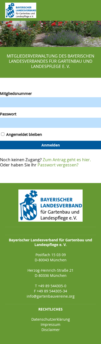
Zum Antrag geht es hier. (67, 160)
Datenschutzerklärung (50, 319)
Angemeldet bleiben (23, 134)
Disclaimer (50, 329)
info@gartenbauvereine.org (51, 296)
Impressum (50, 324)
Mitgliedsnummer (16, 93)
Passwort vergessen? (58, 165)
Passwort (8, 113)
